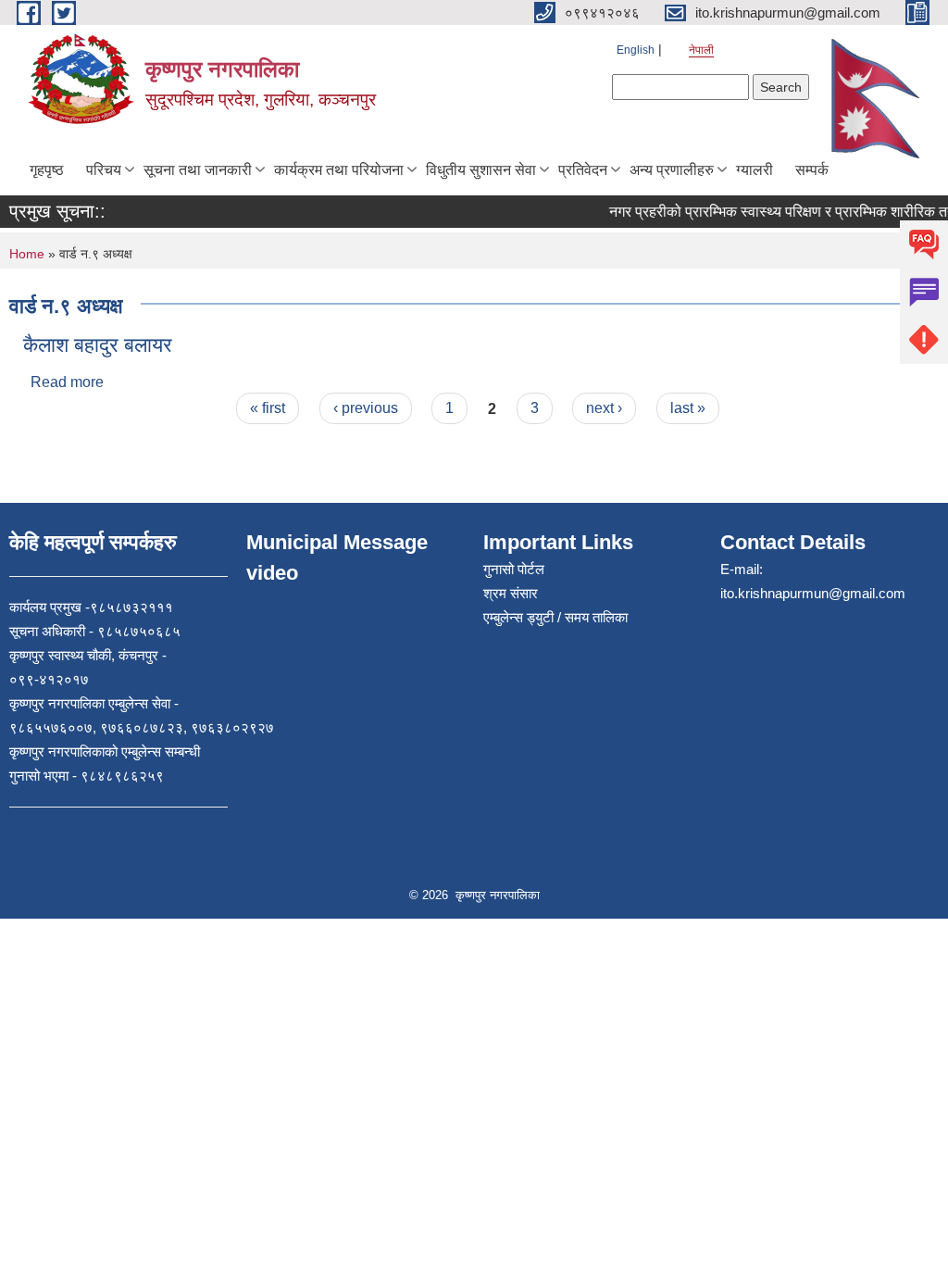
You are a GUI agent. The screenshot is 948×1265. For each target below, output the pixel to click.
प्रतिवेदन (582, 170)
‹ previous (365, 408)
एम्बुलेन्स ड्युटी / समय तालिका (555, 617)
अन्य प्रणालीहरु (672, 170)
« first (267, 408)
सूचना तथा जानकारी (197, 170)
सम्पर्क (812, 170)
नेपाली (701, 50)
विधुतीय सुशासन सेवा (481, 170)
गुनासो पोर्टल (513, 569)
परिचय (103, 170)
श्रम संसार (510, 593)
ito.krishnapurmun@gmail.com (812, 593)
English (636, 50)
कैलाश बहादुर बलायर (97, 345)
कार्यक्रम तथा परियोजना (339, 170)
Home (26, 253)
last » (687, 408)
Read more (67, 382)
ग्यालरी (754, 170)
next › (604, 408)
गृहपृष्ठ (47, 170)
